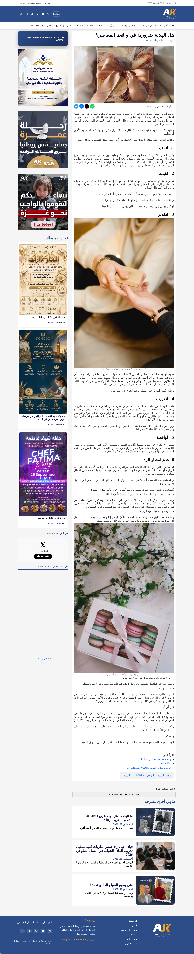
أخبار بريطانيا (162, 25)
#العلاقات (139, 775)
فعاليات (90, 25)
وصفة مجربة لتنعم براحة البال (155, 759)
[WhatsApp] (92, 106)
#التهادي (151, 775)
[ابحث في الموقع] (21, 14)
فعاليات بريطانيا (56, 238)
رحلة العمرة (79, 25)
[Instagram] (37, 14)
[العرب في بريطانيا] (169, 14)
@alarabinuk (43, 556)
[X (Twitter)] (47, 14)
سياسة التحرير (130, 939)
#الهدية (127, 775)
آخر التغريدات (57, 533)
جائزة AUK (46, 25)
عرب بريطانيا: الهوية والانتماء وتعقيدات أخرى (147, 767)
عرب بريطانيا (147, 25)
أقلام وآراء (113, 25)
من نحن (22, 3)
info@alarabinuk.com (73, 939)
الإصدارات (34, 25)
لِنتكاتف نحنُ (164, 763)
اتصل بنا (48, 3)
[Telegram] (76, 106)
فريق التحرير (131, 943)
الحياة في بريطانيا (129, 25)
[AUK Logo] (161, 938)
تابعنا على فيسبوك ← (43, 659)
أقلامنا (148, 40)
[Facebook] (27, 14)
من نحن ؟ (90, 920)
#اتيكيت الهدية (165, 775)
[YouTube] (42, 14)
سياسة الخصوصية (35, 3)
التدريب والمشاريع (63, 25)
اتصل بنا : (90, 939)
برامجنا (101, 25)
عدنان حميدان (167, 106)
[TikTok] (32, 14)
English (56, 14)
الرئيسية (172, 25)
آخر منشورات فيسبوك (53, 566)
